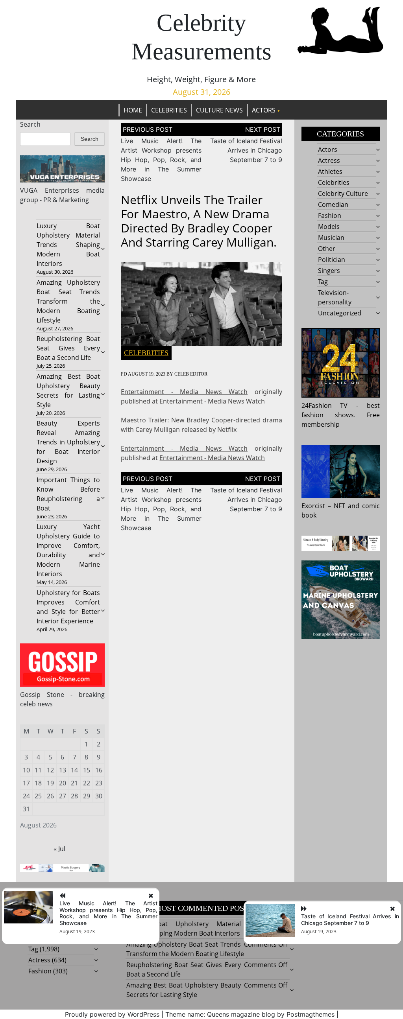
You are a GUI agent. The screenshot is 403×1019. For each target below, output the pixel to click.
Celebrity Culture (343, 193)
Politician (331, 259)
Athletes (330, 171)
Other (326, 248)
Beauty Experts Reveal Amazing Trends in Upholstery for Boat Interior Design (68, 442)
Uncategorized (339, 313)
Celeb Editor (190, 374)
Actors (263, 110)
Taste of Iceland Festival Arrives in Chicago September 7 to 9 (246, 150)
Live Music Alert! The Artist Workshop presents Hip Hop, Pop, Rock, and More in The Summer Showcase (161, 159)
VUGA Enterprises (49, 190)
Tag (323, 281)
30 (98, 796)
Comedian (333, 204)
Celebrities (169, 110)
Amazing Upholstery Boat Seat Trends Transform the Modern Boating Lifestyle (68, 301)
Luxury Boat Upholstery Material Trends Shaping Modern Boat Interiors (68, 244)
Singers (329, 270)
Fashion (329, 215)
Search (30, 124)
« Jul (59, 848)
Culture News (219, 110)
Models (329, 226)
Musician (331, 237)
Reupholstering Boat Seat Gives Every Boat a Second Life (68, 348)
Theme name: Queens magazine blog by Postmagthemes (250, 1014)
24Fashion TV (324, 405)
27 (62, 796)
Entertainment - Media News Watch (184, 391)
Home (133, 110)
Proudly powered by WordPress (112, 1014)
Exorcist (313, 505)
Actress (329, 160)
